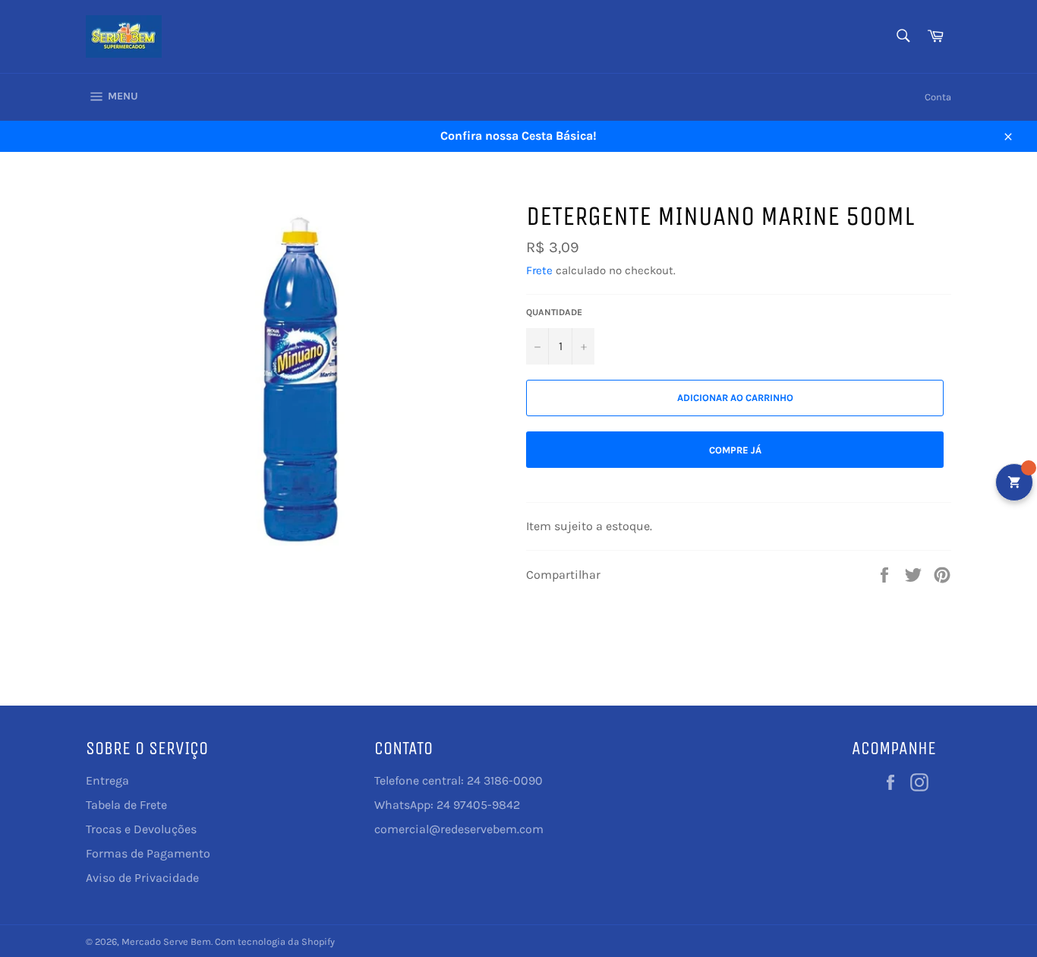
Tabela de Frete (126, 805)
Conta (938, 97)
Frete (539, 270)
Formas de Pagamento (148, 853)
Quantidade (554, 312)
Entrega (107, 780)
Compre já (735, 450)
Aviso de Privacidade (142, 877)
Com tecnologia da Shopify (275, 941)
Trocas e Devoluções (141, 829)
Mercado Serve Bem (166, 941)
